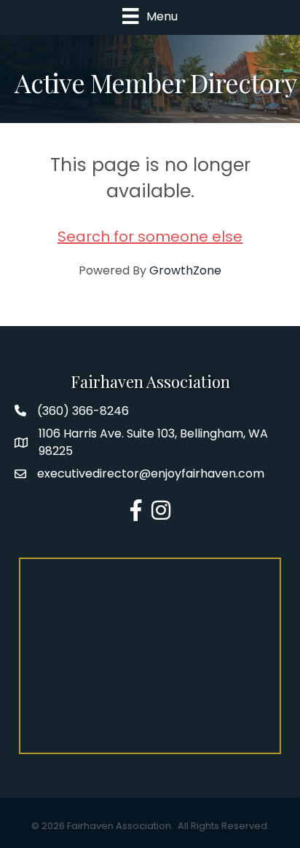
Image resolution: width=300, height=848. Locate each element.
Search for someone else (150, 236)
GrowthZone (185, 270)
